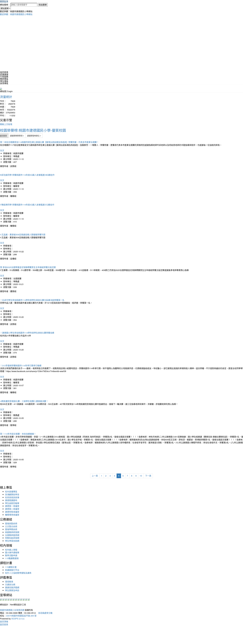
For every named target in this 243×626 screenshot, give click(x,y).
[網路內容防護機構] (6, 599)
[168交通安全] (1, 599)
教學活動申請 (11, 555)
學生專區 (4, 81)
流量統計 (6, 96)
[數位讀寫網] (19, 599)
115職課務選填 (12, 558)
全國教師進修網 (12, 535)
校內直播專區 (11, 491)
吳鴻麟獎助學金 (12, 494)
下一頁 (148, 475)
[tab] (121, 74)
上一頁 (95, 475)
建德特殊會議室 (12, 511)
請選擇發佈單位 (33, 135)
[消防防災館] (11, 599)
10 (141, 475)
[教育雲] (21, 599)
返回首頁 (4, 72)
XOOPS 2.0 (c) (17, 618)
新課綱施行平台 (12, 569)
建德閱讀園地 (11, 500)
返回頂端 (4, 621)
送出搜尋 (43, 4)
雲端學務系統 (11, 529)
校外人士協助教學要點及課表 (18, 572)
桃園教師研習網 (12, 532)
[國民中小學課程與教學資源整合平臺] (26, 599)
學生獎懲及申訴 (12, 590)
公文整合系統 (11, 526)
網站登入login (6, 91)
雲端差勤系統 (11, 523)
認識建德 (4, 74)
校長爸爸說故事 (12, 497)
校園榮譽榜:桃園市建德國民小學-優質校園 (33, 130)
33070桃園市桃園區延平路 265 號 (21, 615)
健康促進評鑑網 (12, 587)
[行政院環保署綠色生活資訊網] (9, 599)
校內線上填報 (11, 549)
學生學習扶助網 (12, 540)
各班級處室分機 (44, 612)
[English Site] (1, 88)
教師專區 (4, 78)
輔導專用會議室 (12, 514)
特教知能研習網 (12, 537)
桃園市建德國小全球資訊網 (12, 610)
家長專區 (4, 83)
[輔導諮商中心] (24, 599)
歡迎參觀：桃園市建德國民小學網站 (16, 14)
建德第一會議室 (12, 506)
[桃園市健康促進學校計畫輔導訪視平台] (29, 599)
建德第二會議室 (12, 508)
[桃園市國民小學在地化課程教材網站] (4, 599)
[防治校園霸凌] (16, 599)
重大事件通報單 (12, 552)
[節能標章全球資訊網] (14, 599)
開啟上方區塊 (6, 124)
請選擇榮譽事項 (16, 135)
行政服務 (4, 76)
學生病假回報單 (12, 503)
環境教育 (9, 581)
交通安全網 (10, 584)
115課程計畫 (11, 567)
